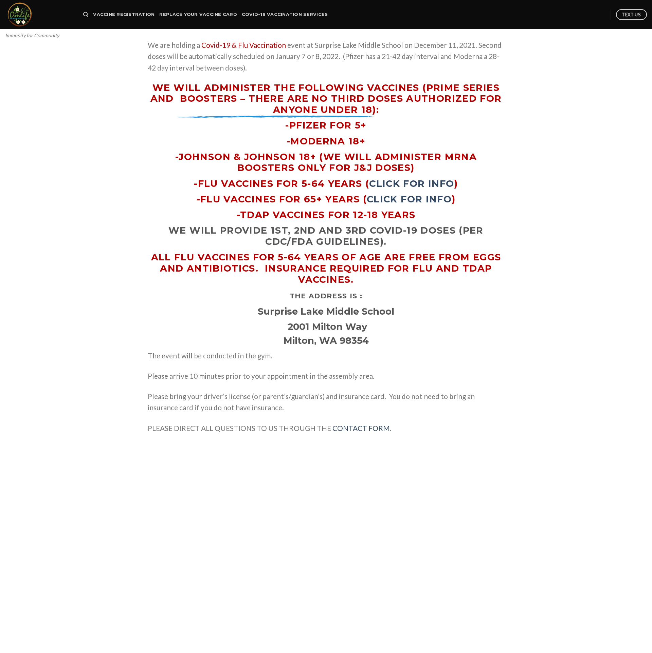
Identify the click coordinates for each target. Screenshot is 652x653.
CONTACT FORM (361, 428)
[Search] (85, 14)
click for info (411, 183)
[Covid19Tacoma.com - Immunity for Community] (39, 14)
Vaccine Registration (124, 14)
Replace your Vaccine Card (198, 14)
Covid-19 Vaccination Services (285, 14)
